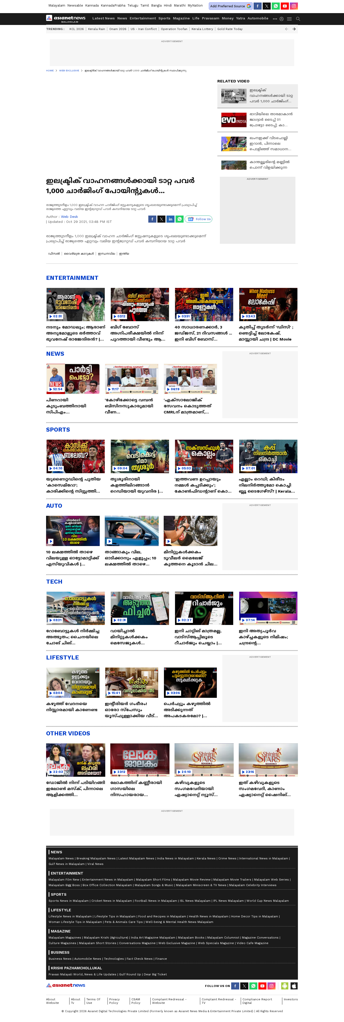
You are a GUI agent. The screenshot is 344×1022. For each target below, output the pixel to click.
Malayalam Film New (64, 879)
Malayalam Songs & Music (154, 885)
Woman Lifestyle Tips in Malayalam (75, 922)
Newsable (75, 5)
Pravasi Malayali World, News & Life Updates (82, 974)
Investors (291, 999)
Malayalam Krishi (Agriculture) (106, 937)
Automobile (258, 18)
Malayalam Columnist (223, 937)
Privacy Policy (114, 1001)
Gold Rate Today (230, 29)
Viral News (95, 864)
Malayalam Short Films (153, 879)
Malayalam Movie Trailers (232, 879)
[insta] (294, 6)
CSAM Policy (135, 1001)
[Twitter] (267, 6)
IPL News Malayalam (228, 901)
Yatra (240, 18)
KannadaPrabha (113, 5)
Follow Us (203, 219)
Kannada (92, 5)
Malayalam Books (191, 937)
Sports (164, 18)
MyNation (195, 5)
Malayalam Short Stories (97, 943)
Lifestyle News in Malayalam (70, 916)
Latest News (103, 18)
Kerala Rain (96, 29)
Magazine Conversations (260, 937)
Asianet (65, 985)
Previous (286, 29)
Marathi (180, 5)
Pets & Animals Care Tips (124, 922)
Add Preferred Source (227, 6)
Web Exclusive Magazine (176, 943)
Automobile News (87, 958)
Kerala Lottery (202, 29)
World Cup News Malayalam (268, 901)
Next (294, 29)
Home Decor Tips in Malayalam (254, 916)
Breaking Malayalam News (96, 858)
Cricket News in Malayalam (111, 901)
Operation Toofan (174, 29)
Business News (60, 958)
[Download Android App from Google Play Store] (285, 985)
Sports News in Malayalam (69, 901)
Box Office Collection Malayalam (107, 885)
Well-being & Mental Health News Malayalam (179, 922)
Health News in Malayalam (208, 916)
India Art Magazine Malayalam (153, 937)
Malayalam (56, 5)
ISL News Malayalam (195, 901)
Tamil (144, 5)
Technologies (114, 958)
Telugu (132, 5)
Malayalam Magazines (65, 937)
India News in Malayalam (175, 858)
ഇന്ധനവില (106, 253)
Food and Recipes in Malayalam (162, 916)
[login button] (283, 19)
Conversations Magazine (137, 943)
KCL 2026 (77, 29)
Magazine (181, 18)
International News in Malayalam (263, 858)
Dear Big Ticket (155, 974)
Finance (161, 958)
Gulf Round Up (130, 974)
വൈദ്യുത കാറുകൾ (79, 253)
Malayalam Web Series (271, 879)
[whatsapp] (276, 6)
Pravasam (210, 18)
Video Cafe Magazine (252, 943)
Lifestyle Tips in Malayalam (114, 916)
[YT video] (285, 6)
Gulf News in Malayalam (67, 864)
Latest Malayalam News (136, 858)
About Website (52, 1001)
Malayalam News (61, 858)
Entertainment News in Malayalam (107, 879)
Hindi (168, 5)
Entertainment (143, 18)
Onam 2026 (117, 29)
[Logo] (67, 19)
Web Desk (69, 217)
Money (228, 18)
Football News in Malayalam (156, 901)
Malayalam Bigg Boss (64, 885)
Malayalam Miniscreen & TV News (201, 885)
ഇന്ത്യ (124, 253)
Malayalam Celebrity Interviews (253, 885)
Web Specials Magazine (216, 943)
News (122, 18)
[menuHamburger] (289, 19)
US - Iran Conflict (144, 29)
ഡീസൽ (54, 253)
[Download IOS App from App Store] (294, 985)
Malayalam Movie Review (192, 879)
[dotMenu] (275, 19)
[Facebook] (258, 6)
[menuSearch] (298, 19)
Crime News (227, 858)
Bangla (156, 5)
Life (195, 18)
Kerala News (206, 858)
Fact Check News (140, 958)
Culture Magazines (62, 943)
